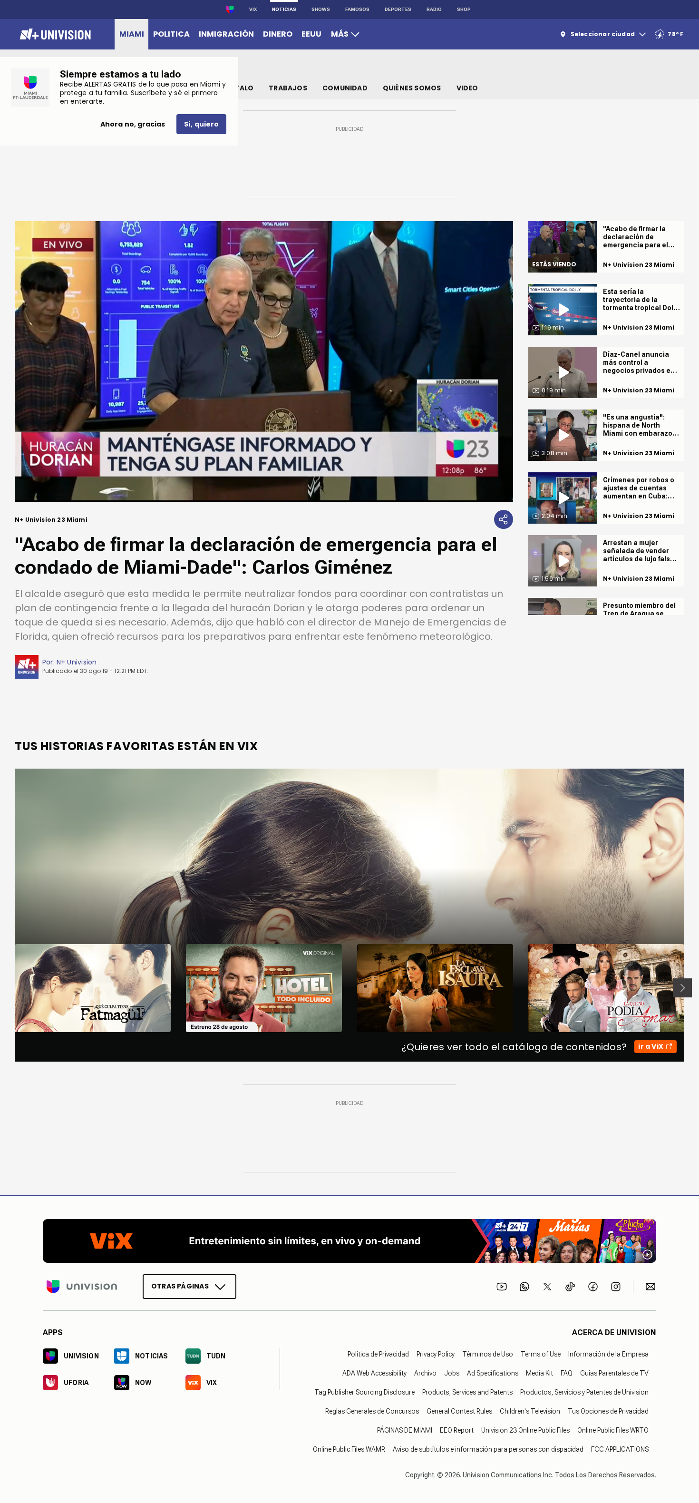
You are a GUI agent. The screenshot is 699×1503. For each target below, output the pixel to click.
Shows (320, 9)
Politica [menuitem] (171, 34)
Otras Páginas (180, 1286)
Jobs (451, 1373)
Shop (464, 9)
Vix (253, 9)
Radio (434, 9)
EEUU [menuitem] (311, 34)
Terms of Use (541, 1354)
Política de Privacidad (378, 1354)
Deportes (398, 9)
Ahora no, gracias (132, 124)
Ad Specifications (492, 1373)
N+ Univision (77, 662)
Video (467, 88)
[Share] (503, 519)
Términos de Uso (487, 1354)
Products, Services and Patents (467, 1392)
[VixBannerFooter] (349, 1241)
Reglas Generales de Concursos (372, 1411)
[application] (264, 361)
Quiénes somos (412, 88)
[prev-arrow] (8, 988)
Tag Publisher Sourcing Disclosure (364, 1392)
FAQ (567, 1373)
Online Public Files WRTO (613, 1430)
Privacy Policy (436, 1354)
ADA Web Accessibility (374, 1373)
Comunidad (345, 88)
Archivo (425, 1373)
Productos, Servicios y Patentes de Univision (584, 1392)
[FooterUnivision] (82, 1286)
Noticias (284, 9)
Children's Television (530, 1411)
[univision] (54, 34)
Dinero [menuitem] (277, 34)
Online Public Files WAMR (349, 1449)
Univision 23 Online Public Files (525, 1430)
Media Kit (539, 1373)
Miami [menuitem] (131, 34)
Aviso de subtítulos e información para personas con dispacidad (488, 1449)
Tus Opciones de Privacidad (608, 1411)
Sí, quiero (201, 124)
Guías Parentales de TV (614, 1373)
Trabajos (288, 88)
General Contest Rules (459, 1411)
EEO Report (457, 1430)
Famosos (357, 9)
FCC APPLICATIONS (620, 1449)
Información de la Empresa (608, 1354)
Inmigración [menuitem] (226, 34)
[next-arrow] (682, 987)
